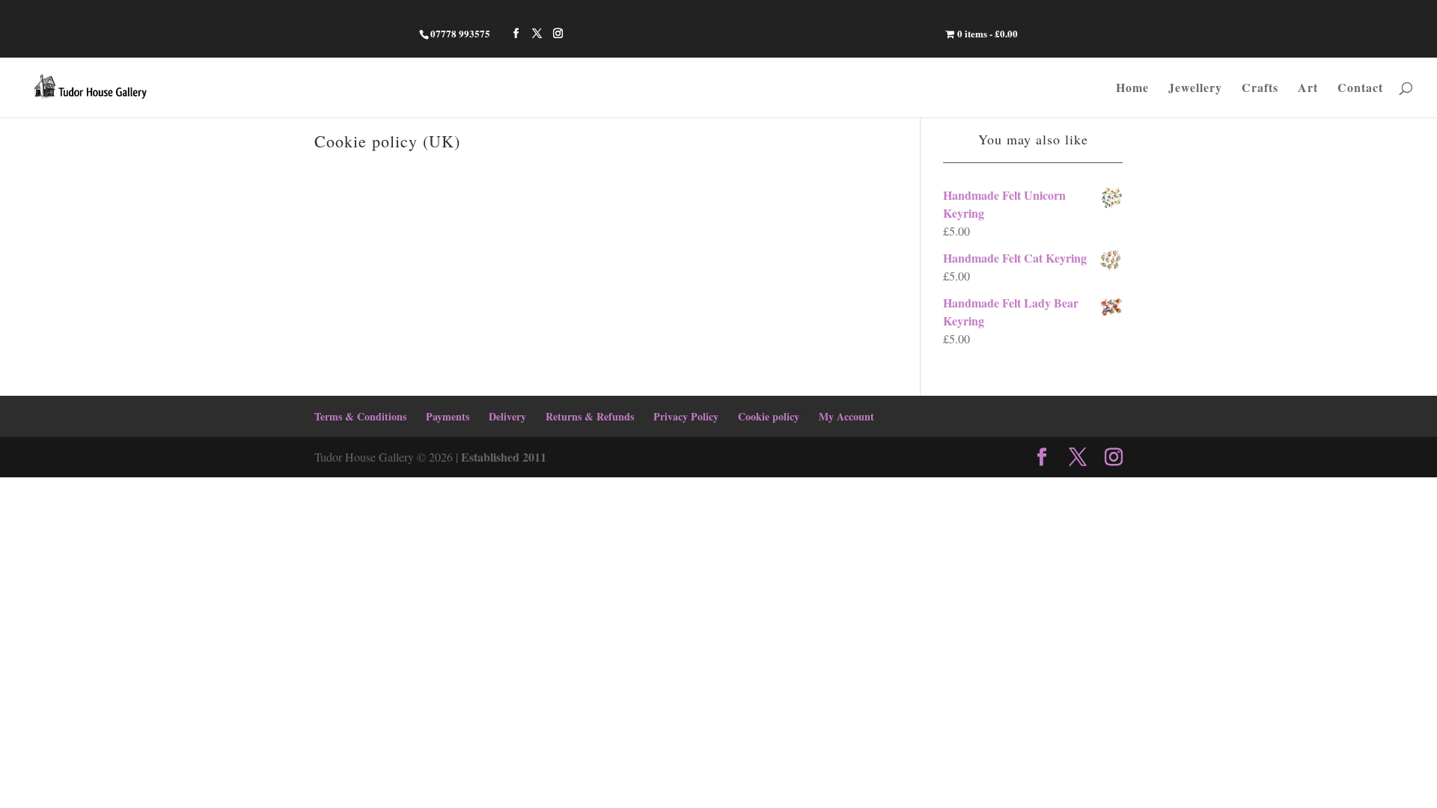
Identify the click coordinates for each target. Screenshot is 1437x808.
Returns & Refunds (590, 416)
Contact (1360, 89)
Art (1308, 89)
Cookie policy (768, 416)
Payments (447, 416)
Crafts (1260, 89)
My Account (846, 416)
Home (1132, 89)
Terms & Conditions (360, 416)
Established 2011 (503, 456)
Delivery (507, 416)
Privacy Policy (685, 416)
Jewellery (1195, 89)
